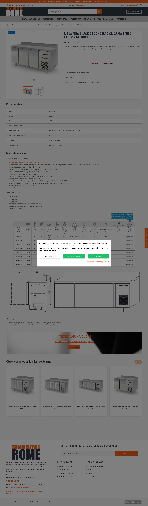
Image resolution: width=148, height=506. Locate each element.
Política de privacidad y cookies (98, 262)
